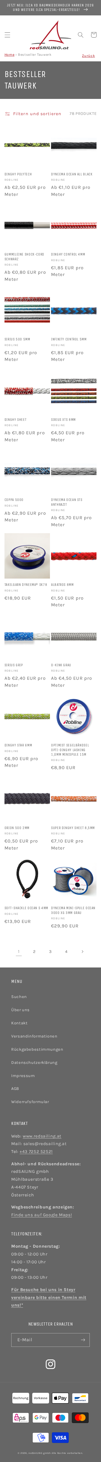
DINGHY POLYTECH (18, 174)
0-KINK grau (61, 665)
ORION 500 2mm (16, 828)
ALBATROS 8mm (62, 585)
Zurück (88, 56)
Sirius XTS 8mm (63, 419)
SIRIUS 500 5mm (17, 339)
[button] (7, 34)
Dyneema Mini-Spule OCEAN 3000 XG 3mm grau (73, 910)
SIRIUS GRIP (13, 665)
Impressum (23, 1075)
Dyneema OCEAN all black (72, 174)
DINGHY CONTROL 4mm (68, 254)
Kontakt (19, 1023)
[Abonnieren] (83, 1340)
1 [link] (19, 951)
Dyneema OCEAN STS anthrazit (66, 502)
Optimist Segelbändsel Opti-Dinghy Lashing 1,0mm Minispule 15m (70, 749)
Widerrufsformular (30, 1101)
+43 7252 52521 (36, 1151)
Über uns (20, 1010)
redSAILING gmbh (39, 1453)
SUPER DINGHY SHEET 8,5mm (73, 828)
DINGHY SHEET (15, 419)
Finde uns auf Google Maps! (41, 1214)
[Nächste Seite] (82, 951)
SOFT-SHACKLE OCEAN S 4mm (26, 908)
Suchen (19, 996)
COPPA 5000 (14, 500)
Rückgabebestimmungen (37, 1049)
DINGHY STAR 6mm (18, 745)
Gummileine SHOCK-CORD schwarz (24, 256)
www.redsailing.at (42, 1136)
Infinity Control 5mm (69, 339)
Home (9, 54)
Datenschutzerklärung (34, 1062)
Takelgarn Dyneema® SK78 (25, 585)
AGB (15, 1088)
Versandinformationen (34, 1036)
